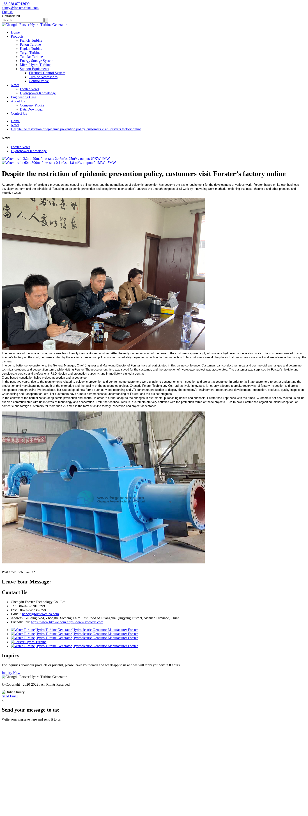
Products (17, 36)
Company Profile (32, 105)
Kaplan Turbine (31, 48)
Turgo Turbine (30, 52)
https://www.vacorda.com (84, 622)
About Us (18, 101)
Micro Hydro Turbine (35, 65)
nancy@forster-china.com (40, 614)
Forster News (29, 89)
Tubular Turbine (31, 57)
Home (15, 32)
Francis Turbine (31, 40)
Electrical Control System (47, 73)
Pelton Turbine (30, 44)
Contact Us (19, 113)
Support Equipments (34, 69)
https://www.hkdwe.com (48, 622)
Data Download (31, 109)
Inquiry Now (11, 673)
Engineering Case (23, 97)
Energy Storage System (36, 61)
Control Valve (39, 81)
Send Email (10, 696)
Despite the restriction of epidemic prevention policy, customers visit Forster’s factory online (76, 129)
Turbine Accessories (43, 77)
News (15, 85)
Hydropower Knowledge (38, 93)
